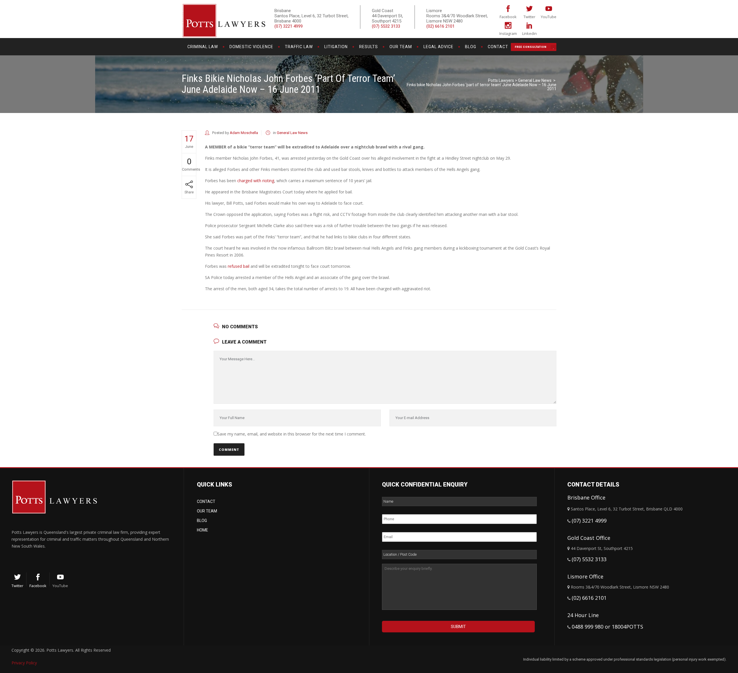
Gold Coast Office (588, 537)
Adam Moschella (244, 133)
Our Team (207, 511)
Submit (458, 626)
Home (202, 530)
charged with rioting (255, 180)
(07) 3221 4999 (288, 26)
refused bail (238, 266)
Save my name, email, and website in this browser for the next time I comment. (291, 434)
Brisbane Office (586, 497)
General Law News (534, 80)
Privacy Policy (24, 663)
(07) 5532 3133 (386, 26)
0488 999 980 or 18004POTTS (607, 626)
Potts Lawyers (501, 80)
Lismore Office (585, 576)
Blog (202, 520)
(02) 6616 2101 (440, 26)
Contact (206, 501)
